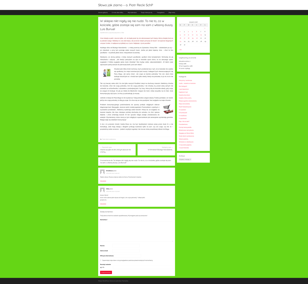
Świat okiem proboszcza (109, 139)
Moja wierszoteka (184, 104)
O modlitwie (183, 115)
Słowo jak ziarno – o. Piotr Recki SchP (125, 5)
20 (197, 38)
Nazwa (102, 245)
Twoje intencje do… (147, 12)
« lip (180, 49)
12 (192, 35)
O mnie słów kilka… (118, 12)
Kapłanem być (183, 92)
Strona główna (103, 12)
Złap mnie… (172, 12)
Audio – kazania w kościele (187, 83)
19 (192, 38)
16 (180, 38)
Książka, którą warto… (185, 98)
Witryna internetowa (107, 256)
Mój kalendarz (132, 12)
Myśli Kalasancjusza (185, 107)
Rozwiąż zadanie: (105, 264)
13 (196, 35)
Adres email (104, 251)
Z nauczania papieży (185, 145)
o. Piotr (122, 32)
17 (184, 38)
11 (188, 35)
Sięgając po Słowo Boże (186, 133)
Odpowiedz (103, 181)
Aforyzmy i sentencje (185, 80)
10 (184, 35)
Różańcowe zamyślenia (186, 130)
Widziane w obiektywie (186, 142)
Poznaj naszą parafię (185, 127)
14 (201, 35)
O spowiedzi (183, 118)
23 (180, 41)
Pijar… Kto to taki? (184, 121)
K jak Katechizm (184, 89)
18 (188, 38)
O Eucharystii (183, 112)
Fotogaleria (160, 12)
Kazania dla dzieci (184, 95)
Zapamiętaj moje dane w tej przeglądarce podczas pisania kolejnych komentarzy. (127, 260)
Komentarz (104, 219)
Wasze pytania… (184, 139)
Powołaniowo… (183, 124)
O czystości (182, 110)
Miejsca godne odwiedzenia (188, 101)
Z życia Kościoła (184, 148)
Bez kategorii (183, 86)
